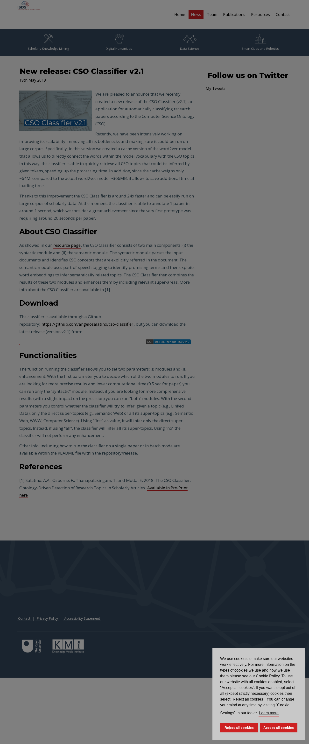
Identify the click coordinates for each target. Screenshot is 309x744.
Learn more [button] (269, 713)
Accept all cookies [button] (278, 728)
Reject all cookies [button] (239, 728)
